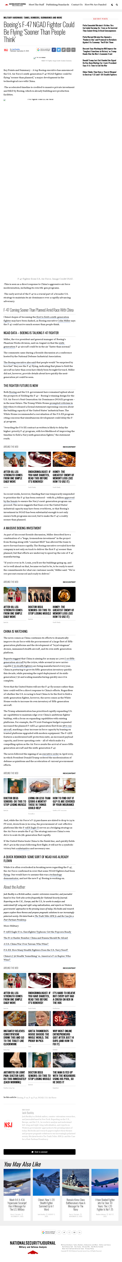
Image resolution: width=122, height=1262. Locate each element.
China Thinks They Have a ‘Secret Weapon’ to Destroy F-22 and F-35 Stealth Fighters (100, 73)
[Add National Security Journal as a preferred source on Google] (43, 49)
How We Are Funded (95, 4)
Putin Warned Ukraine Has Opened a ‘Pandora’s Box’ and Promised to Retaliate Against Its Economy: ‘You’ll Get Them (100, 40)
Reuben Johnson (101, 1214)
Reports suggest (12, 658)
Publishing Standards (57, 4)
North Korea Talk (67, 1247)
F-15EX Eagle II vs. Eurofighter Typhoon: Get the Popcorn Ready (38, 932)
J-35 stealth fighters (22, 666)
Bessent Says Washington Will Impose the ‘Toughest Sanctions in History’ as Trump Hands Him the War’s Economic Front (99, 51)
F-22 (26, 1098)
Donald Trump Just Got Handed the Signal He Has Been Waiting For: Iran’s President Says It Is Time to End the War (100, 63)
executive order (50, 754)
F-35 (31, 1098)
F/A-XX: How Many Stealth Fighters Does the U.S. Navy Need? (36, 950)
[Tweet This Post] (59, 50)
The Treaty (77, 1247)
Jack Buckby (16, 49)
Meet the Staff (36, 4)
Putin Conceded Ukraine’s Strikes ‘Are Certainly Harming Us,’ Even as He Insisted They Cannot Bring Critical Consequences (100, 28)
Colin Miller (64, 320)
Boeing (13, 392)
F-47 (35, 1098)
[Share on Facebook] (54, 50)
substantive (23, 848)
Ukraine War (86, 1247)
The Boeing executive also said (20, 362)
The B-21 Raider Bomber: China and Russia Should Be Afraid (36, 938)
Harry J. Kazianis (15, 1214)
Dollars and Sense (105, 1245)
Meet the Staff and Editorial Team (73, 1249)
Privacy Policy (89, 1249)
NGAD (41, 1098)
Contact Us (77, 4)
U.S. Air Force (50, 1098)
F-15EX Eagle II (31, 827)
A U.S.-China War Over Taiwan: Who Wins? (26, 944)
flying (7, 874)
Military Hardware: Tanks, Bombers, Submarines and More (79, 1245)
